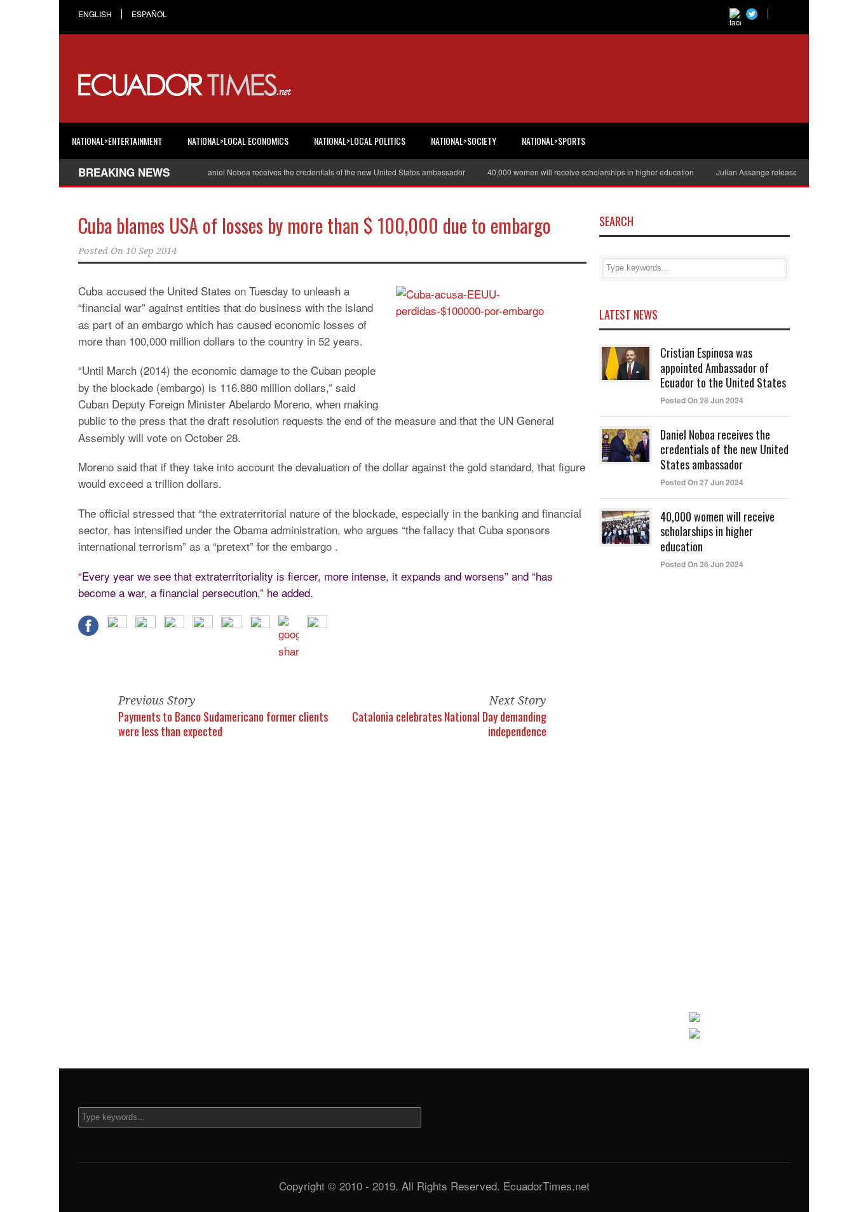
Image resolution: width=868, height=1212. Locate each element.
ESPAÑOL (149, 14)
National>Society (463, 140)
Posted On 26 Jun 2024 (701, 564)
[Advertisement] (558, 85)
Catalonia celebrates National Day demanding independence (449, 723)
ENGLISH (95, 14)
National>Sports (553, 140)
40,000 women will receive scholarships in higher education (576, 171)
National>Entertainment (117, 140)
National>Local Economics (237, 140)
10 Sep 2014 (151, 251)
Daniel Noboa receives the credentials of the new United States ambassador (319, 171)
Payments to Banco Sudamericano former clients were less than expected (223, 723)
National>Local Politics (359, 140)
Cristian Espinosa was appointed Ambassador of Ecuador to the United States (723, 367)
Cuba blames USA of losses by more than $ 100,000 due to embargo (314, 225)
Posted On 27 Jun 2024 (701, 482)
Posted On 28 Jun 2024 (701, 400)
